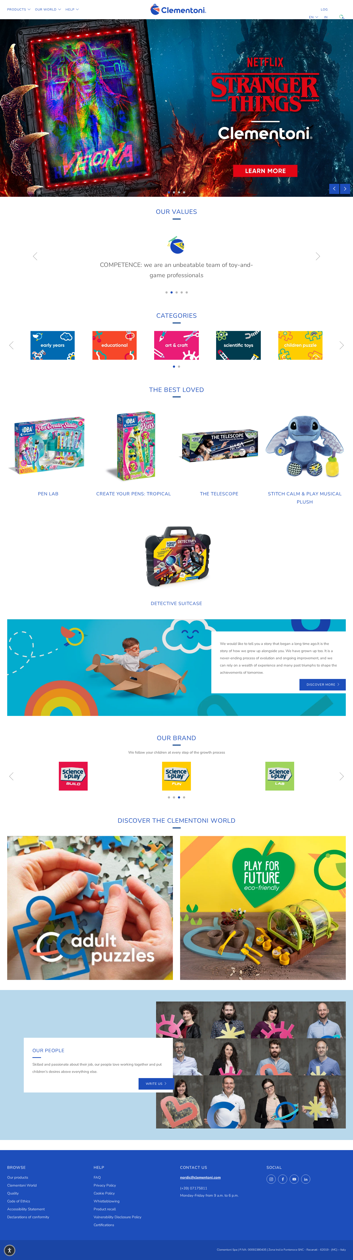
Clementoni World (22, 1185)
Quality (13, 1193)
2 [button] (174, 192)
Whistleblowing (107, 1201)
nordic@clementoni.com (200, 1177)
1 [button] (169, 192)
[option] (176, 108)
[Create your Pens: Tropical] (134, 446)
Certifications (104, 1225)
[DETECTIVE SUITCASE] (176, 556)
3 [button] (179, 192)
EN (311, 17)
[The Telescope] (219, 446)
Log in (324, 13)
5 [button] (187, 292)
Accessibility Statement (26, 1209)
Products (16, 9)
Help (70, 9)
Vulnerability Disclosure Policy (117, 1217)
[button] (9, 1250)
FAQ (97, 1177)
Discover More (321, 685)
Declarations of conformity (28, 1217)
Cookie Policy (104, 1193)
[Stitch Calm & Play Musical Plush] (305, 446)
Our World (46, 9)
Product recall (105, 1209)
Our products (17, 1177)
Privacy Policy (105, 1185)
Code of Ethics (18, 1201)
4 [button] (184, 192)
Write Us (154, 1084)
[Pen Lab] (48, 446)
